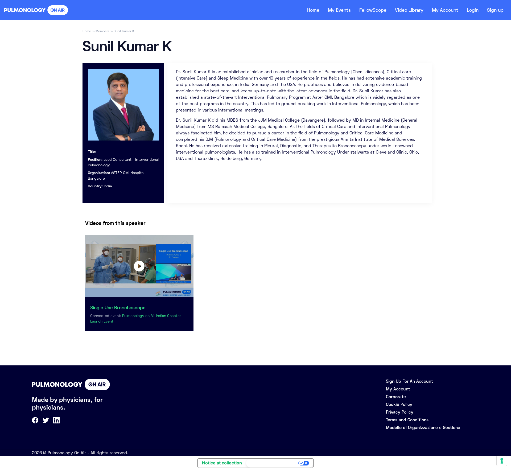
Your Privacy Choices (273, 463)
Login (473, 10)
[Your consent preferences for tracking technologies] (502, 461)
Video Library (409, 10)
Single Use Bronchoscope (118, 307)
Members (102, 31)
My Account (445, 10)
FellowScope (372, 10)
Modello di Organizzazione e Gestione (423, 427)
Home (313, 10)
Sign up (495, 10)
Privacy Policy (399, 412)
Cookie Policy (399, 404)
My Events (339, 10)
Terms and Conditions (407, 420)
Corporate (396, 396)
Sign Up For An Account (409, 381)
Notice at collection (222, 462)
